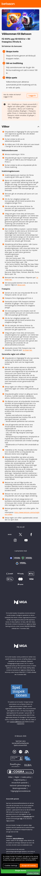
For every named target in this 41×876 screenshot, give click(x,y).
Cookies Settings (33, 873)
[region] (20, 861)
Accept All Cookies (29, 865)
